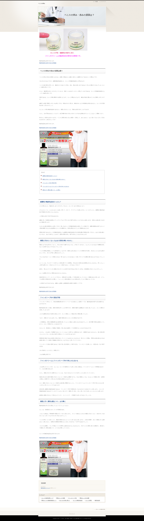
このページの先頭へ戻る (99, 509)
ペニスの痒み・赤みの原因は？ (78, 15)
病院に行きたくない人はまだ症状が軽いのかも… (54, 179)
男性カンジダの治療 (84, 498)
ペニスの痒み (41, 3)
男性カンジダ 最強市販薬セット (48, 500)
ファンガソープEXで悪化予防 (49, 183)
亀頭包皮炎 (97, 500)
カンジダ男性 (88, 500)
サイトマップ (103, 1)
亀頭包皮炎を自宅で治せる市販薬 (47, 63)
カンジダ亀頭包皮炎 (77, 500)
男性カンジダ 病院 (60, 498)
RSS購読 (96, 1)
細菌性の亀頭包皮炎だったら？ (50, 175)
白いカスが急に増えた (64, 500)
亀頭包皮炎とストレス (45, 488)
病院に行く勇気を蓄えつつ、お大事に (51, 190)
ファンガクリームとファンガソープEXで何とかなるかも (56, 186)
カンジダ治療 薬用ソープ (47, 498)
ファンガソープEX (72, 498)
